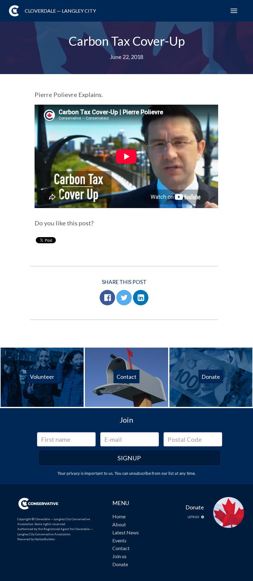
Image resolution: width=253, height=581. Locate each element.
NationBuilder (45, 539)
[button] (107, 297)
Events (119, 540)
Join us (119, 556)
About (119, 524)
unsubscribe (140, 473)
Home (119, 516)
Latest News (125, 532)
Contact (121, 548)
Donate (120, 564)
